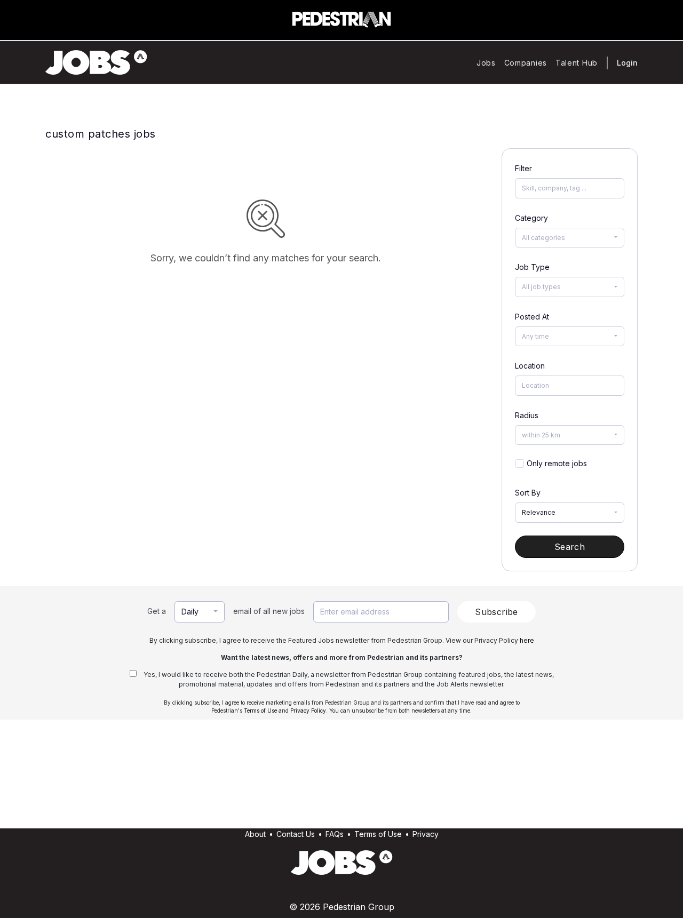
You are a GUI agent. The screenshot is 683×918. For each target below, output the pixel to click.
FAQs (334, 834)
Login (627, 62)
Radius (526, 415)
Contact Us (295, 834)
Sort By (528, 492)
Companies (525, 62)
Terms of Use (260, 710)
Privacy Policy (308, 710)
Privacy (425, 834)
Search (569, 546)
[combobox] (569, 238)
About (255, 834)
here (527, 640)
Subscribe (496, 611)
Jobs (486, 62)
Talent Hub (576, 62)
